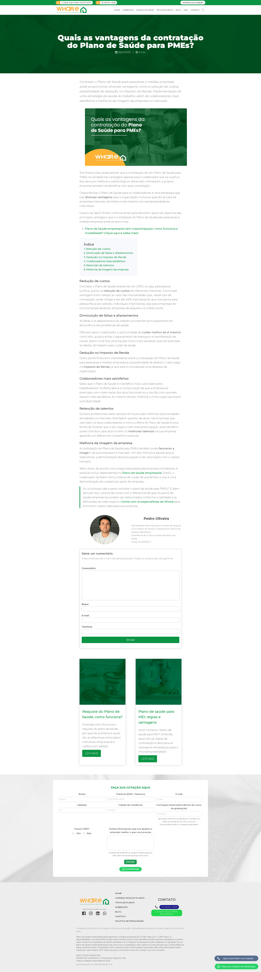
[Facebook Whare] (84, 913)
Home (117, 10)
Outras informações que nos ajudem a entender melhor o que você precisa (130, 842)
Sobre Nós (128, 10)
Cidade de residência (130, 805)
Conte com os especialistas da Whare (147, 501)
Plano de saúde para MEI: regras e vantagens (156, 716)
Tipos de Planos (165, 10)
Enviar (130, 639)
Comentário (89, 568)
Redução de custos (98, 248)
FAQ (186, 10)
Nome (85, 604)
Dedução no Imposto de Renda (106, 257)
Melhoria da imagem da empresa (107, 269)
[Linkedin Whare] (98, 913)
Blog (178, 10)
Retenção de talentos (100, 265)
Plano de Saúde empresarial (142, 473)
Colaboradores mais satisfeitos (106, 261)
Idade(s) (82, 805)
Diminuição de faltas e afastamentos (109, 253)
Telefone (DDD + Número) (130, 794)
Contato (195, 10)
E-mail (85, 615)
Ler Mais (91, 753)
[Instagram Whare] (91, 913)
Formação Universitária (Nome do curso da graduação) (179, 814)
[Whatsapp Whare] (105, 913)
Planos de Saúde (145, 10)
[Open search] (203, 9)
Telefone (87, 627)
